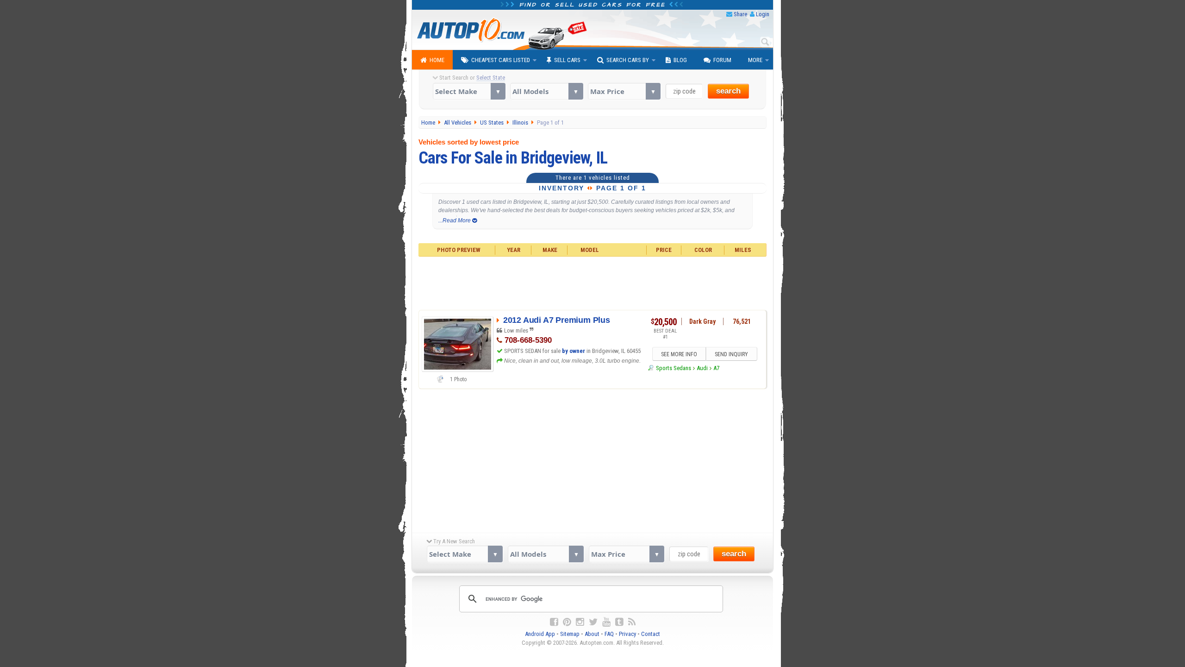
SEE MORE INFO (679, 354)
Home (437, 60)
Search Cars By (627, 60)
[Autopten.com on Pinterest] (567, 622)
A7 (716, 368)
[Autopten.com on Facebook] (554, 622)
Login (762, 14)
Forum (722, 60)
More (755, 60)
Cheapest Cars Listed (500, 60)
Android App (540, 633)
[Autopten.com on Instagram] (580, 622)
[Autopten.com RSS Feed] (632, 622)
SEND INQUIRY (731, 354)
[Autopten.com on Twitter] (593, 622)
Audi (702, 368)
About (592, 633)
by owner (573, 350)
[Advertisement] (592, 282)
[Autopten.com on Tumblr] (619, 622)
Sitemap (570, 633)
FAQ (609, 633)
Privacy (627, 633)
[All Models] (546, 91)
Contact (650, 633)
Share (740, 14)
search (728, 91)
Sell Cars (567, 60)
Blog (680, 60)
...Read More (455, 220)
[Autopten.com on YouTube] (606, 622)
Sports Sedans (673, 368)
